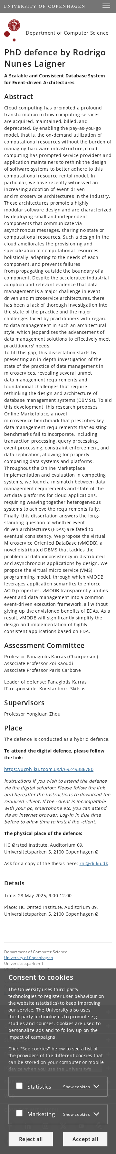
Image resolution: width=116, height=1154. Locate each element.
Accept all (85, 1139)
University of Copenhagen (28, 957)
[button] (106, 6)
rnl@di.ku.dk (94, 863)
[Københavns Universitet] (12, 30)
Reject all (31, 1139)
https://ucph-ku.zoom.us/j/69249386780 (48, 769)
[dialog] (58, 1061)
